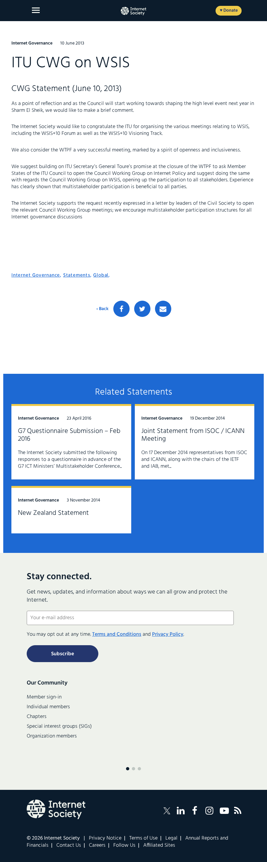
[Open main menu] (36, 10)
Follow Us (124, 845)
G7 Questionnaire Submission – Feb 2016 (69, 435)
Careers (97, 845)
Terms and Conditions (116, 634)
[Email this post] (163, 309)
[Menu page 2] (133, 768)
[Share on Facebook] (121, 309)
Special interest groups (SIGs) (59, 726)
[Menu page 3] (139, 768)
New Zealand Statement (53, 513)
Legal (171, 838)
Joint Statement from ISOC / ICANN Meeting (193, 435)
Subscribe (62, 654)
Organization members (52, 736)
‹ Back (102, 309)
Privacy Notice (105, 838)
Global (100, 275)
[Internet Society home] (133, 11)
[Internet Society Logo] (56, 809)
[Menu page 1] (127, 768)
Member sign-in (44, 697)
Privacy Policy (167, 634)
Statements (76, 275)
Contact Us (68, 845)
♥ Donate (229, 10)
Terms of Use (143, 838)
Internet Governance (35, 275)
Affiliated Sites (159, 845)
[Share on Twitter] (142, 309)
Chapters (37, 716)
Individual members (48, 707)
